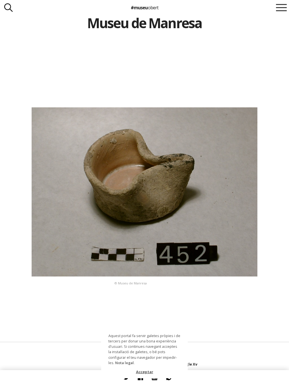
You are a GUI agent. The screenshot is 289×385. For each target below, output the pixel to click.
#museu (144, 8)
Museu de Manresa (144, 23)
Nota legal (124, 362)
